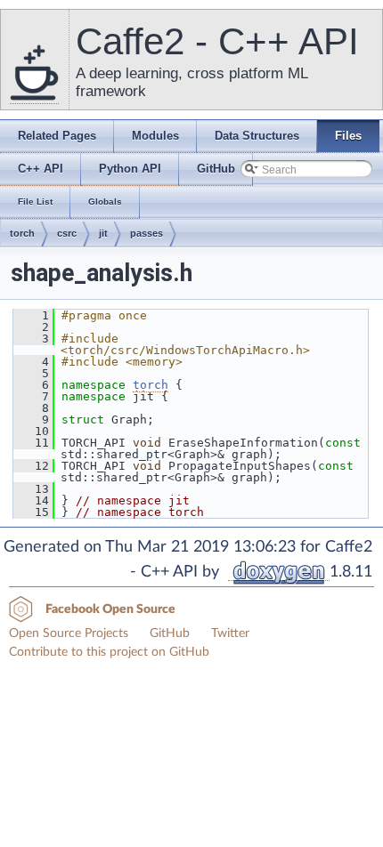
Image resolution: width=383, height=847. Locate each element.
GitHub (170, 633)
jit (103, 233)
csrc (67, 233)
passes (146, 233)
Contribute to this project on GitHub (109, 652)
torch (22, 233)
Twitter (230, 633)
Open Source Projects (68, 633)
